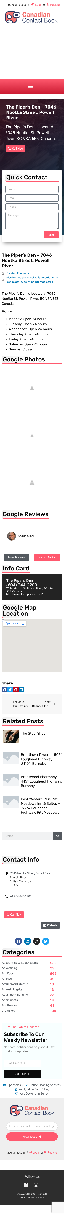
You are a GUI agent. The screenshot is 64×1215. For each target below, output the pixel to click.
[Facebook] (18, 941)
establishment (39, 277)
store (49, 281)
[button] (30, 86)
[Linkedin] (27, 941)
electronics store (17, 277)
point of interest (34, 281)
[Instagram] (36, 941)
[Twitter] (45, 941)
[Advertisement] (32, 54)
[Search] (57, 836)
